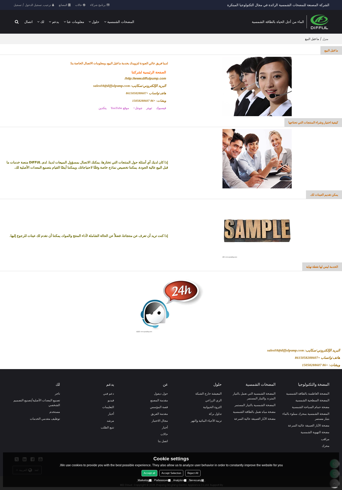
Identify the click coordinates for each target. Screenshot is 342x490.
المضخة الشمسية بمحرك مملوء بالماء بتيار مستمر (305, 416)
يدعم (55, 21)
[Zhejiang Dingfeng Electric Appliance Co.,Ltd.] (319, 22)
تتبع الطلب (107, 427)
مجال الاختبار (160, 421)
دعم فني (108, 393)
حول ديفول (161, 393)
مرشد (110, 421)
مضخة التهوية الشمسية (315, 432)
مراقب (325, 439)
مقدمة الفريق (159, 414)
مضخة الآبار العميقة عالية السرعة (308, 425)
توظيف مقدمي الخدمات (45, 419)
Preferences (161, 480)
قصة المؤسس (159, 407)
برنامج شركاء (98, 5)
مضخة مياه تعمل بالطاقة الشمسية (254, 412)
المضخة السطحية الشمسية (312, 400)
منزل (325, 39)
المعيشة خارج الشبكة (208, 393)
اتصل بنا (163, 441)
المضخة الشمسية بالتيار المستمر (255, 405)
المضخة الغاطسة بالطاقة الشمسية (307, 393)
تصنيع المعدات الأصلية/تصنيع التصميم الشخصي (36, 402)
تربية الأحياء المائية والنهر (206, 421)
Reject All (192, 473)
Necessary (195, 480)
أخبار (165, 427)
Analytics (178, 480)
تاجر (57, 393)
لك (42, 21)
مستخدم (54, 412)
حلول (95, 21)
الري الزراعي (213, 400)
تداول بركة (215, 414)
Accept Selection (171, 473)
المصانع (63, 5)
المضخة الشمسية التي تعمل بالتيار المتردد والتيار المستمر (254, 395)
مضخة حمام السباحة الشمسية (310, 407)
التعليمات (108, 407)
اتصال (28, 21)
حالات (78, 5)
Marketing (143, 480)
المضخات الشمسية (120, 21)
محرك (325, 446)
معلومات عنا (75, 21)
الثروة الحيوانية (212, 407)
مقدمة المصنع (159, 400)
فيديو (111, 400)
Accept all (149, 473)
